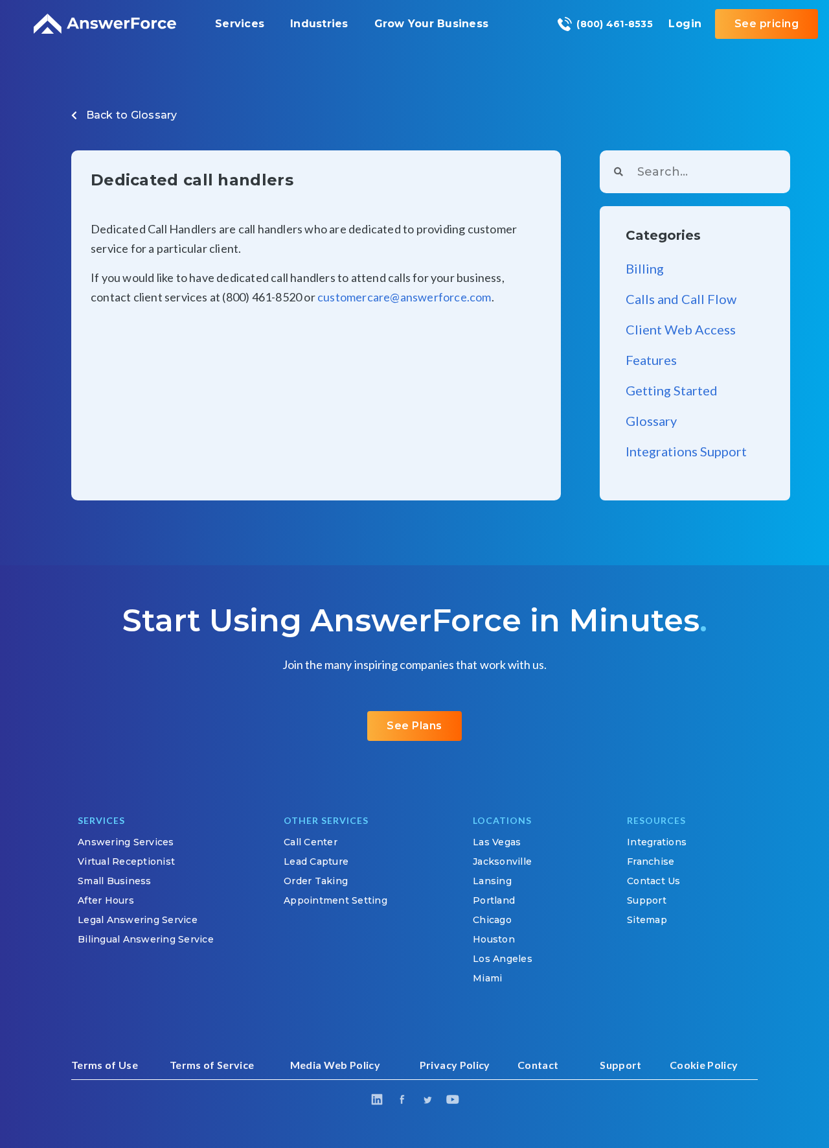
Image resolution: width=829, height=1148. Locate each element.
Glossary (154, 115)
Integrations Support (686, 451)
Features (651, 360)
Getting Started (672, 390)
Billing (645, 268)
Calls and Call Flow (681, 299)
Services (239, 24)
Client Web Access (681, 329)
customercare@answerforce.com (404, 297)
